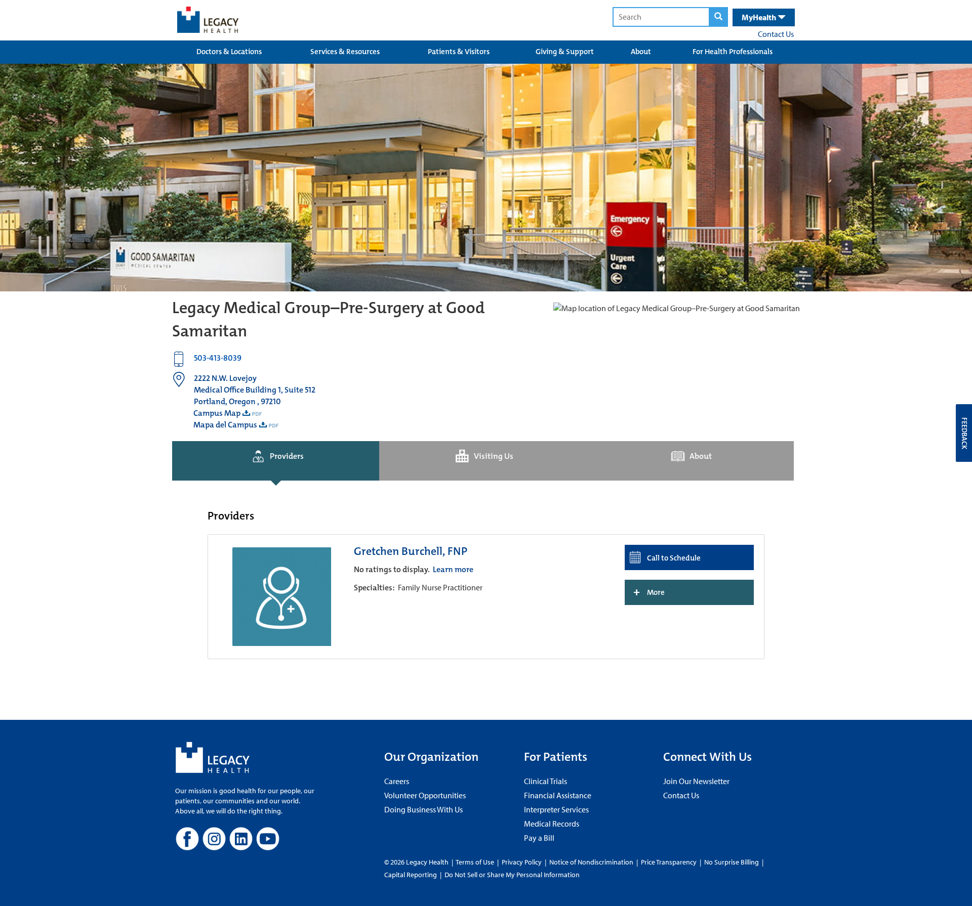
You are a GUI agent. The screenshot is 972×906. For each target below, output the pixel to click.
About (641, 52)
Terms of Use (476, 862)
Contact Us (776, 34)
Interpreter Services (556, 809)
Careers (396, 781)
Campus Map (216, 413)
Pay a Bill (539, 838)
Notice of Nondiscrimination (591, 862)
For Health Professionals (733, 52)
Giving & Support (565, 52)
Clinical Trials (545, 781)
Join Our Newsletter (696, 781)
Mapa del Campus (225, 424)
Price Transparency (669, 862)
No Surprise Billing (731, 862)
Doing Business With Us (423, 809)
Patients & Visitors (459, 52)
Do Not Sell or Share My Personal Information (512, 874)
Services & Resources (345, 52)
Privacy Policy (522, 862)
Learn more (453, 569)
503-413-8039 (217, 358)
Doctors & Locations (229, 52)
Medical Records (551, 823)
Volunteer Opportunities (425, 795)
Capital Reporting (410, 874)
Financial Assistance (557, 795)
